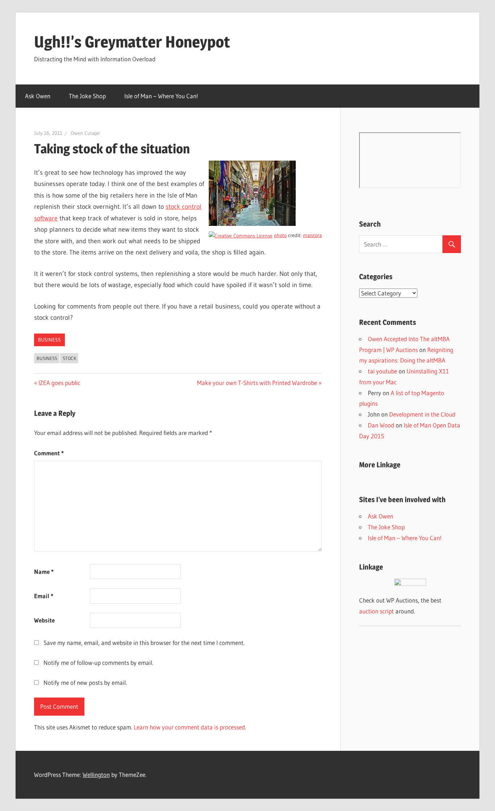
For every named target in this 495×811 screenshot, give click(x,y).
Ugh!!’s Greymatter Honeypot (132, 41)
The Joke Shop (87, 96)
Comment (49, 453)
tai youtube (382, 371)
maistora (312, 235)
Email (43, 596)
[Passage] (252, 224)
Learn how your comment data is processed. (190, 727)
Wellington (96, 774)
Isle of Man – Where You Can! (161, 96)
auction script (376, 611)
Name (44, 571)
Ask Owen (37, 96)
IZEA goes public (59, 382)
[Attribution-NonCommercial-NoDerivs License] (241, 235)
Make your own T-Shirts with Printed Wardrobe (257, 382)
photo (280, 235)
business (49, 339)
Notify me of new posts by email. (85, 682)
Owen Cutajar (85, 133)
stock (69, 358)
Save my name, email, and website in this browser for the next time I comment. (144, 642)
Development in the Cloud (422, 414)
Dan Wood (381, 425)
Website (44, 620)
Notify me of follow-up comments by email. (98, 662)
